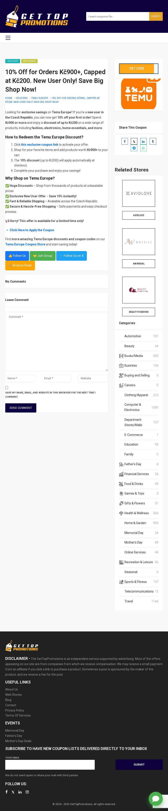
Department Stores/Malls (133, 422)
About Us (11, 689)
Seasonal (130, 572)
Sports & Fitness (135, 582)
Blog (8, 700)
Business (130, 365)
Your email (12, 757)
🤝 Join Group (42, 255)
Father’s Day (13, 736)
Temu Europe (39, 98)
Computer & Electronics (132, 407)
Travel (128, 601)
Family (128, 454)
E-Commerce (133, 435)
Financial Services (136, 474)
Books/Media (133, 356)
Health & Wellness (136, 513)
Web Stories (13, 694)
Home (8, 98)
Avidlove (138, 215)
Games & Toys (134, 493)
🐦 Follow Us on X (72, 255)
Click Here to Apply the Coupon (32, 230)
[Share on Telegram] (134, 148)
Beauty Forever (139, 312)
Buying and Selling (137, 375)
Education (131, 444)
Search (156, 16)
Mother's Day (133, 542)
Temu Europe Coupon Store (25, 244)
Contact (10, 705)
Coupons (22, 98)
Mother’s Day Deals (18, 741)
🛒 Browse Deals (20, 265)
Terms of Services (18, 715)
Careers (129, 385)
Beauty (129, 346)
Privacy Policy (14, 710)
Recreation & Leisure (138, 562)
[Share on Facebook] (124, 141)
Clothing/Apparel (136, 395)
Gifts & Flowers (134, 503)
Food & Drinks (133, 484)
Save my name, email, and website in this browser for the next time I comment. (50, 394)
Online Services (135, 552)
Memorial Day (134, 533)
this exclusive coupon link (39, 144)
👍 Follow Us (17, 255)
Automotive (132, 336)
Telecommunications (139, 591)
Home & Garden (135, 523)
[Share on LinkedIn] (143, 141)
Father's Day (132, 464)
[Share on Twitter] (134, 141)
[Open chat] (156, 799)
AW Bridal (139, 263)
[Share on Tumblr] (153, 141)
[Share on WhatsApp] (143, 148)
